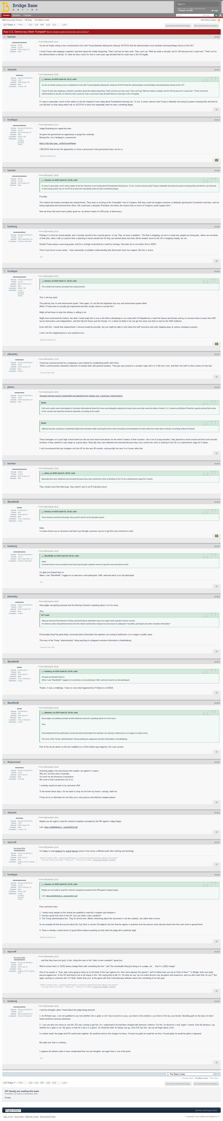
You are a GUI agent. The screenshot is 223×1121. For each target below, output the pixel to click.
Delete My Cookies (32, 1117)
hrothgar (12, 119)
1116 (37, 25)
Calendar (27, 15)
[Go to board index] (21, 7)
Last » (64, 25)
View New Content (208, 20)
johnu (10, 387)
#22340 (217, 1001)
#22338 (217, 875)
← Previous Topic (187, 1078)
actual (68, 851)
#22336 (217, 813)
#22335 (217, 762)
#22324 (217, 170)
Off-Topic (28, 20)
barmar (11, 36)
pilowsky (12, 354)
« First (19, 25)
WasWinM (13, 502)
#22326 (217, 271)
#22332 (217, 597)
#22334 (217, 703)
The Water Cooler (42, 20)
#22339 (217, 952)
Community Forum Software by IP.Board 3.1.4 (203, 1117)
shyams (12, 69)
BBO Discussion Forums (12, 20)
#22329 (217, 464)
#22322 (217, 70)
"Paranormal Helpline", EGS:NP (104, 860)
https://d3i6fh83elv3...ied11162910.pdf (61, 827)
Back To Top (8, 1117)
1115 (30, 25)
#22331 (217, 546)
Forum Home (19, 1117)
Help (216, 11)
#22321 (217, 37)
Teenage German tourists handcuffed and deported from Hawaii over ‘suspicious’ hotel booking (80, 396)
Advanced (220, 15)
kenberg (12, 226)
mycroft (11, 842)
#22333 (217, 662)
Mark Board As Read (47, 1117)
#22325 (217, 227)
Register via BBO (186, 10)
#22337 (217, 842)
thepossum (13, 762)
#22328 (217, 387)
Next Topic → (215, 1078)
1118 (48, 25)
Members (16, 15)
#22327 (217, 354)
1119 (54, 25)
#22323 (217, 120)
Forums (6, 15)
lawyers (75, 851)
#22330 (217, 502)
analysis (59, 851)
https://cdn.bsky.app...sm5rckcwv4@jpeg (57, 143)
